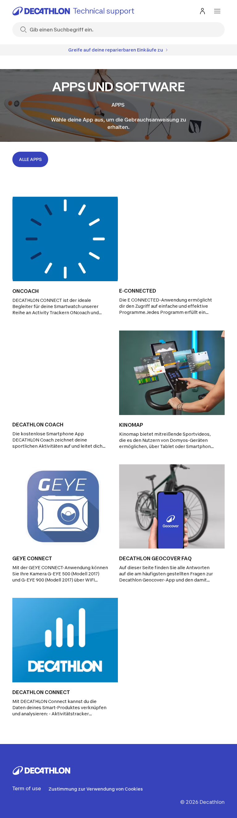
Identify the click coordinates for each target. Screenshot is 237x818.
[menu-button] (217, 11)
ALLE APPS (30, 159)
